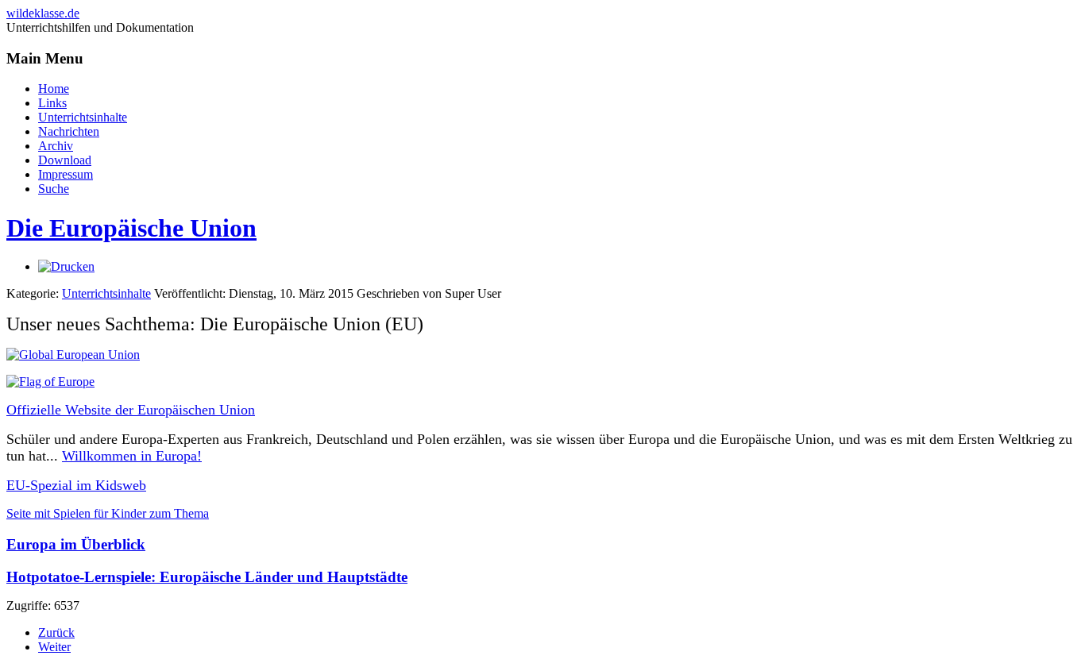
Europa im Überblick (75, 544)
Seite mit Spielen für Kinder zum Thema (107, 513)
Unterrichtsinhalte (106, 293)
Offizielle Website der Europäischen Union (130, 410)
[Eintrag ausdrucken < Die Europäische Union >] (66, 266)
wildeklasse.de (42, 13)
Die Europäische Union (131, 228)
